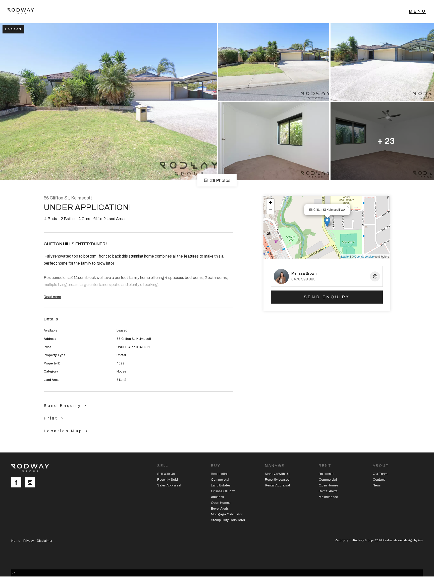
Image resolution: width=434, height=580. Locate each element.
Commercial (220, 479)
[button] (54, 418)
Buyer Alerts (220, 508)
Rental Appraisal (277, 485)
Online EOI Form (223, 491)
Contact (379, 479)
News (377, 485)
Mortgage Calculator (226, 514)
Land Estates (221, 485)
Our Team (380, 474)
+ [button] (270, 202)
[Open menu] (417, 11)
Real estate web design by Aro (403, 540)
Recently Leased (277, 479)
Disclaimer (44, 541)
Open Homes (221, 503)
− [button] (270, 210)
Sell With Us (166, 474)
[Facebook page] (18, 483)
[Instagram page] (31, 483)
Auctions (217, 497)
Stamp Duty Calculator (228, 520)
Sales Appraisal (169, 485)
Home (15, 541)
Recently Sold (167, 479)
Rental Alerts (328, 491)
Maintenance (328, 497)
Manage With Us (277, 474)
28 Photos (219, 180)
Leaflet (345, 256)
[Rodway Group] (23, 11)
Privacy (28, 541)
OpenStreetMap (364, 256)
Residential (219, 474)
